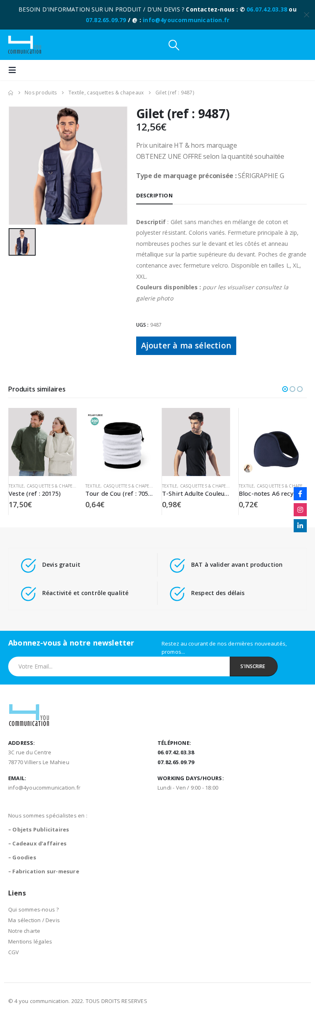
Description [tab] (154, 195)
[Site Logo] (24, 45)
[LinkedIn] (300, 525)
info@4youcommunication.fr (186, 20)
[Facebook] (300, 493)
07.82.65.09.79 (106, 20)
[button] (174, 44)
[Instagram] (300, 509)
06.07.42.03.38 (267, 9)
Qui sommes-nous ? (33, 909)
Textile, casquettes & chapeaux (45, 486)
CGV (13, 952)
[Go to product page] (43, 442)
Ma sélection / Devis (34, 920)
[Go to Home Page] (10, 92)
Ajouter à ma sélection (186, 345)
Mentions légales (30, 941)
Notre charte (24, 930)
